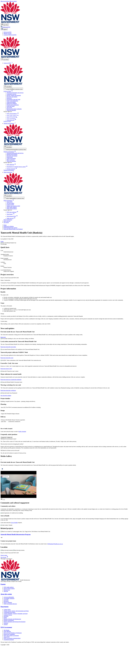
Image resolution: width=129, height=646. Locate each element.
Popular (3, 584)
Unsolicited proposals (9, 639)
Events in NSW (10, 204)
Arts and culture (10, 203)
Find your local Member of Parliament (13, 632)
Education (6, 616)
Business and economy (12, 154)
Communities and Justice (9, 612)
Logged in (5, 29)
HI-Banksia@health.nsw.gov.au (55, 544)
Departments (4, 606)
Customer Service (8, 615)
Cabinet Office (7, 609)
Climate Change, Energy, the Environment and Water (16, 611)
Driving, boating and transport (14, 95)
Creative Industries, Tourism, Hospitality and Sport (15, 613)
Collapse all (9, 437)
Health (5, 617)
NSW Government (6, 627)
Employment (10, 157)
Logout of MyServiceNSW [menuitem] (10, 34)
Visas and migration (11, 110)
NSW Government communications (12, 638)
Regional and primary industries (14, 109)
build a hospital (22, 431)
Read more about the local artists (8, 346)
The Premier (6, 630)
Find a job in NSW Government (11, 635)
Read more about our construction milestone (11, 379)
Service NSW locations (9, 588)
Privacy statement (8, 602)
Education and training (12, 96)
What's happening (9, 200)
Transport (6, 623)
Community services (11, 94)
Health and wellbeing (12, 103)
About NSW (10, 202)
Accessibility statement (9, 598)
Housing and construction (13, 104)
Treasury (6, 624)
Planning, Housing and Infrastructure (12, 619)
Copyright (6, 599)
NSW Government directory (10, 603)
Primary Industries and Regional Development (14, 621)
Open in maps (4, 555)
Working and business (10, 151)
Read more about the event (7, 357)
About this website (6, 594)
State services (7, 589)
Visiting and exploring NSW (13, 206)
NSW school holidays (12, 208)
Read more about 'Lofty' (6, 368)
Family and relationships (12, 100)
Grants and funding (11, 102)
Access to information (9, 597)
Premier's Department (9, 620)
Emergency (9, 98)
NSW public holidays (12, 207)
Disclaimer (6, 601)
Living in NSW (8, 91)
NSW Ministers (7, 631)
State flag (6, 591)
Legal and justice (11, 106)
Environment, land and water (13, 99)
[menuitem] (7, 32)
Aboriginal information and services (15, 92)
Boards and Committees (9, 634)
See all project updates (6, 395)
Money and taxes (11, 159)
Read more (3, 337)
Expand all (3, 437)
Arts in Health (14, 522)
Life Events (9, 107)
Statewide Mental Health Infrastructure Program (16, 534)
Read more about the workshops (8, 390)
